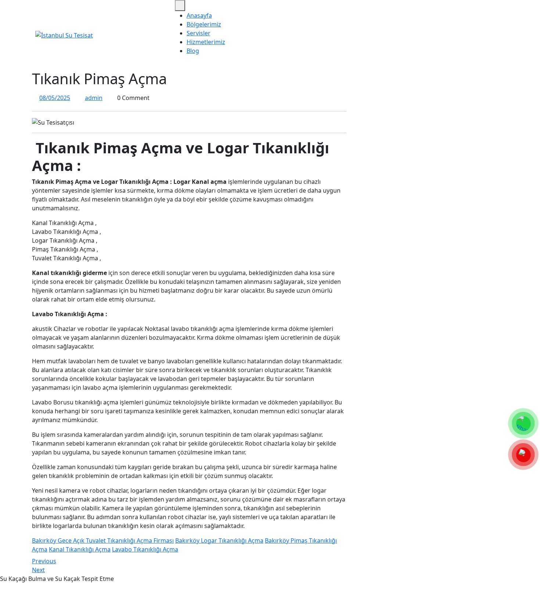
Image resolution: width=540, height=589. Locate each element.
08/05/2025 (54, 98)
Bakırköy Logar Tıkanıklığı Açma (219, 540)
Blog (193, 51)
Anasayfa (199, 15)
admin (93, 98)
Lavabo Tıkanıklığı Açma (145, 549)
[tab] (180, 5)
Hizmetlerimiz (206, 42)
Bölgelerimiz (204, 24)
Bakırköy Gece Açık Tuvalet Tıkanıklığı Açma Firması (103, 540)
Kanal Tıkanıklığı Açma (80, 549)
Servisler (198, 33)
